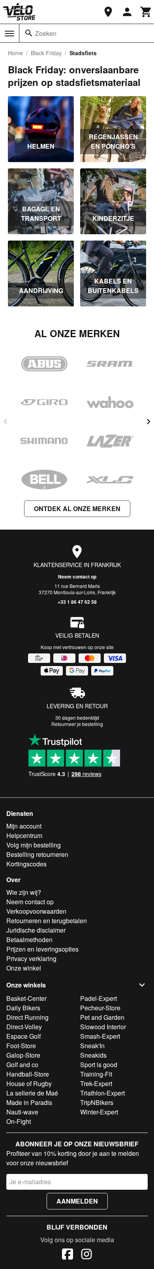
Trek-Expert (96, 1083)
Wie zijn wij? (23, 892)
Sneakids (93, 1055)
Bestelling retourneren (37, 854)
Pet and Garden (102, 1017)
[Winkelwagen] (146, 12)
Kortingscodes (26, 863)
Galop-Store (23, 1055)
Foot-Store (21, 1045)
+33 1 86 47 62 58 (77, 601)
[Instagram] (86, 1255)
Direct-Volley (24, 1026)
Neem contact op (77, 576)
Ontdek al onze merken (77, 508)
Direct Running (27, 1017)
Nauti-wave (22, 1111)
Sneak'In (92, 1045)
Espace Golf (23, 1036)
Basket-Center (26, 998)
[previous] (5, 421)
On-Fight (18, 1121)
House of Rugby (29, 1083)
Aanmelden (77, 1201)
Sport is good (98, 1064)
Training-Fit (96, 1074)
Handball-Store (27, 1074)
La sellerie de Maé (32, 1092)
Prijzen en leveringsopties (42, 949)
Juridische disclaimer (36, 930)
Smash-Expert (100, 1036)
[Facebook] (67, 1255)
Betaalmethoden (29, 939)
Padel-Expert (98, 998)
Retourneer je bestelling (77, 723)
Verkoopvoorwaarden (36, 911)
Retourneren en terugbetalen (46, 920)
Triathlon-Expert (102, 1092)
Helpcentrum (24, 835)
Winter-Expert (99, 1111)
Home (15, 53)
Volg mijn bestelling (33, 844)
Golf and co (22, 1064)
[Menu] (9, 33)
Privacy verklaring (31, 958)
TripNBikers (96, 1102)
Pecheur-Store (100, 1007)
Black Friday (46, 53)
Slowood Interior (103, 1026)
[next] (148, 421)
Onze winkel (23, 967)
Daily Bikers (23, 1007)
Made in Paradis (29, 1102)
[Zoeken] (29, 33)
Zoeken (45, 33)
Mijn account (23, 825)
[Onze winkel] (108, 12)
